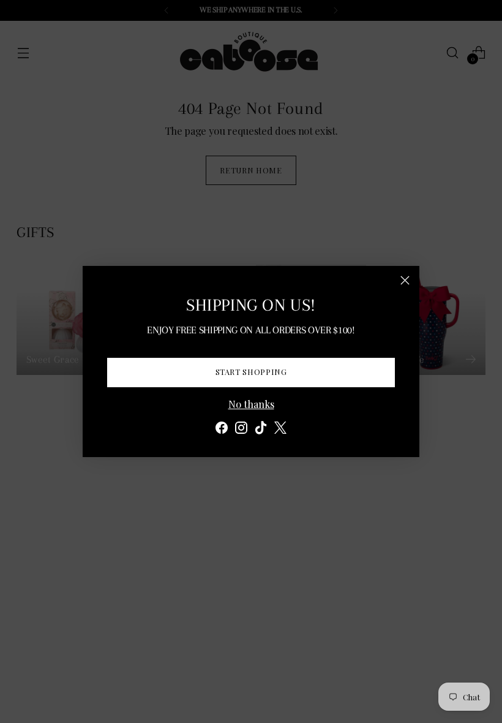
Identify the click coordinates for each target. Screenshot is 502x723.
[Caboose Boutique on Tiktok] (260, 429)
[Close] (404, 280)
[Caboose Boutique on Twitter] (280, 429)
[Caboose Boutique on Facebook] (221, 429)
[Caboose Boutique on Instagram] (241, 429)
